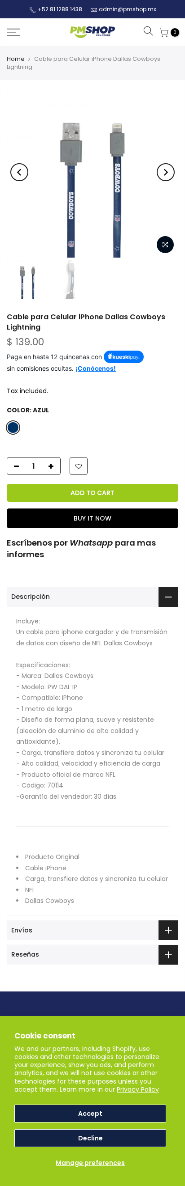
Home (16, 59)
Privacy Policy (138, 1089)
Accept (90, 1113)
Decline (90, 1138)
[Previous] (19, 172)
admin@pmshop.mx (127, 9)
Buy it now (92, 518)
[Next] (166, 172)
